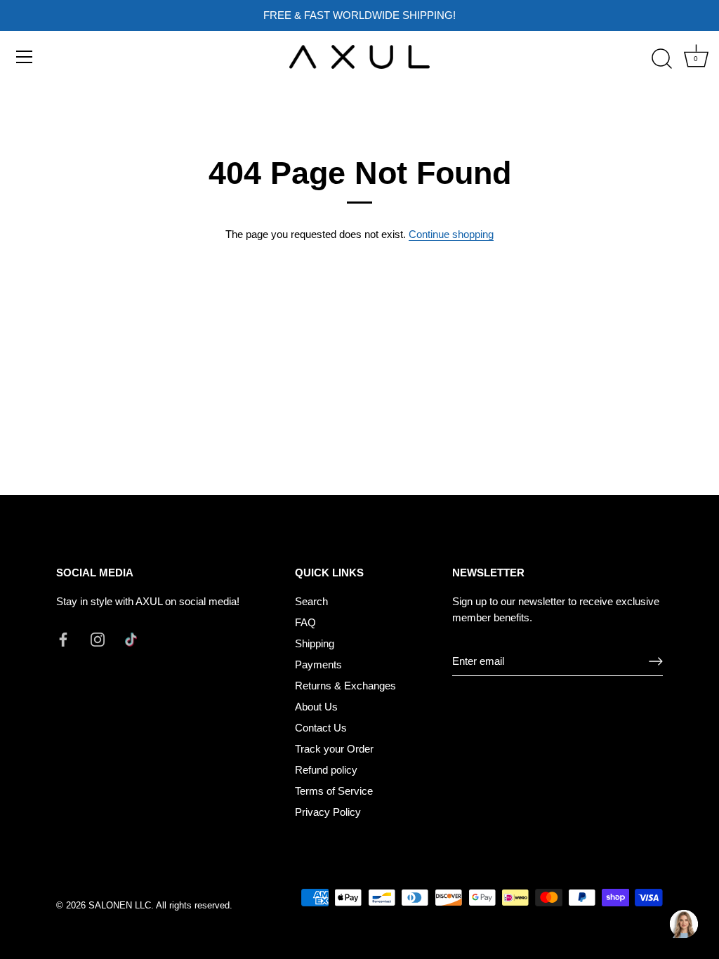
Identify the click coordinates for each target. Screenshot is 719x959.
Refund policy (326, 770)
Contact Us (321, 728)
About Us (316, 707)
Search (311, 601)
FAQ (305, 622)
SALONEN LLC (119, 905)
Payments (318, 664)
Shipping (314, 643)
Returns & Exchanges (345, 686)
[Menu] (24, 56)
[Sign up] (656, 661)
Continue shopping (451, 234)
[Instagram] (98, 638)
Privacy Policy (328, 812)
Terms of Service (334, 791)
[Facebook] (63, 638)
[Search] (661, 59)
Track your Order (334, 749)
